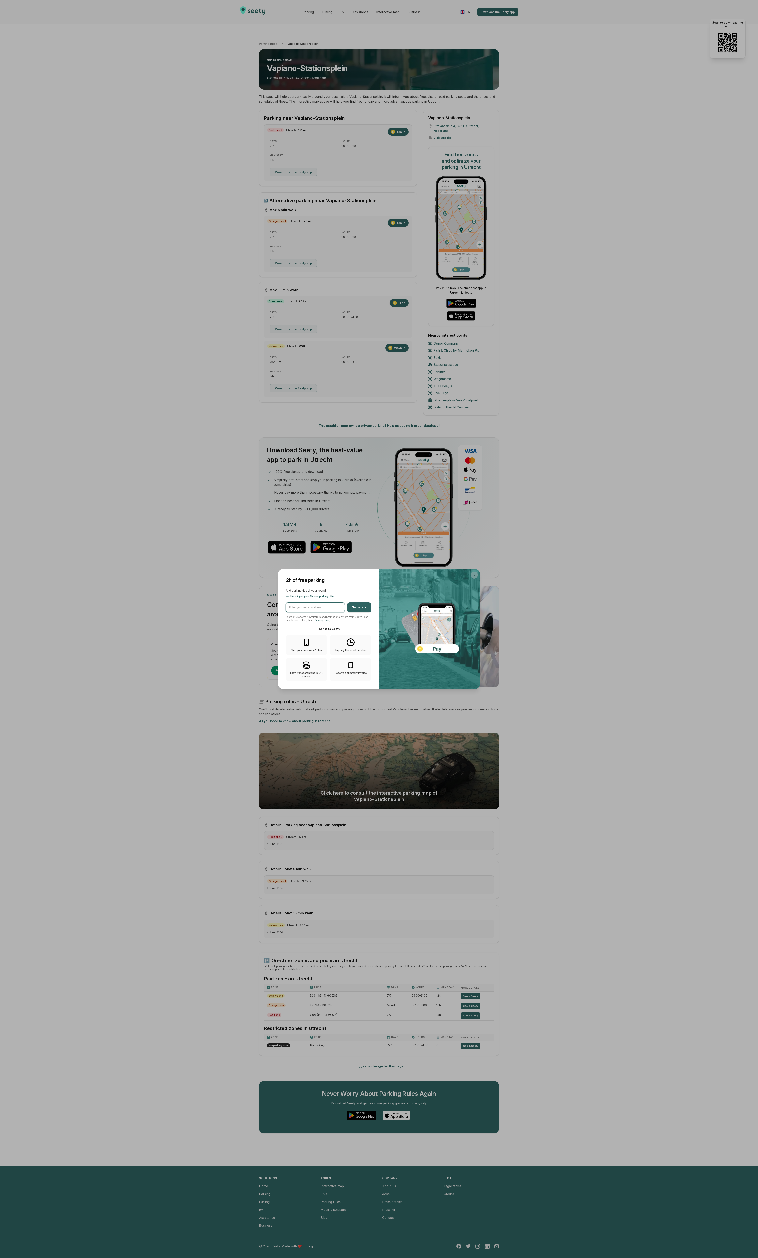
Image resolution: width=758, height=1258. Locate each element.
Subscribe (359, 607)
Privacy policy (323, 620)
